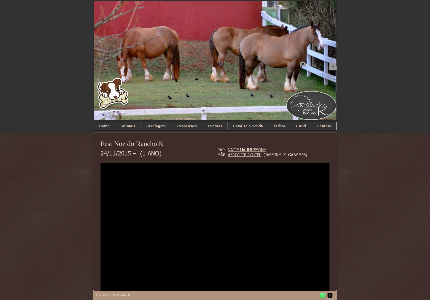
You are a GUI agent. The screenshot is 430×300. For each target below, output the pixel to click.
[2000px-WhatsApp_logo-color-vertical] (322, 295)
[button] (332, 64)
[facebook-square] (329, 295)
